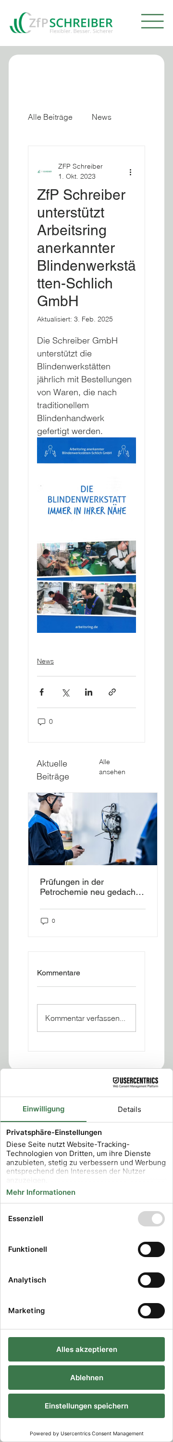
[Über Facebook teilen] (41, 692)
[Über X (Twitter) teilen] (65, 692)
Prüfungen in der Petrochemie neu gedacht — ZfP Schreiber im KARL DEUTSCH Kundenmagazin (90, 887)
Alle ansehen (112, 766)
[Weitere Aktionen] (130, 171)
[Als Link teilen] (112, 692)
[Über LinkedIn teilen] (88, 692)
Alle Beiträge (50, 117)
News (101, 117)
